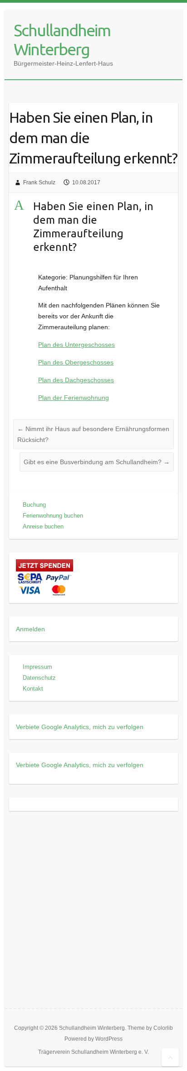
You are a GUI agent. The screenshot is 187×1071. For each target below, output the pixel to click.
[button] (93, 229)
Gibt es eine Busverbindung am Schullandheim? (97, 462)
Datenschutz (39, 677)
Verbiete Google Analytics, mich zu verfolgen (79, 726)
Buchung (34, 504)
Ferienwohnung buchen (53, 515)
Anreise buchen (43, 526)
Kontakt (33, 688)
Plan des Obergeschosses (75, 362)
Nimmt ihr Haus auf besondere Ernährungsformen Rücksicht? (93, 434)
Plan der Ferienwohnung (73, 397)
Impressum (37, 666)
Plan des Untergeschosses (76, 344)
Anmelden (30, 629)
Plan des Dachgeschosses (76, 380)
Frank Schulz (39, 182)
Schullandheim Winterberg (62, 39)
